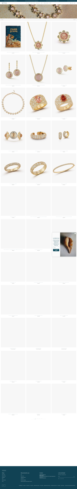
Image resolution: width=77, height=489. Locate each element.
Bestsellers (3, 477)
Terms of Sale (41, 485)
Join (74, 476)
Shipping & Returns (23, 477)
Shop (2, 478)
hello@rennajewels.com (43, 474)
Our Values (24, 485)
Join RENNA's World (56, 250)
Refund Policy (62, 485)
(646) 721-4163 (41, 475)
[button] (32, 3)
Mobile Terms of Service (37, 485)
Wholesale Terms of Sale (54, 485)
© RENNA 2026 (20, 485)
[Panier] (74, 3)
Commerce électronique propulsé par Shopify (70, 485)
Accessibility (58, 485)
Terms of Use (31, 485)
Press (2, 481)
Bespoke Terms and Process (47, 485)
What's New (3, 474)
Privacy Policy (28, 485)
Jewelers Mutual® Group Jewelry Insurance (26, 481)
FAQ (21, 474)
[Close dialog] (75, 233)
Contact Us (22, 478)
